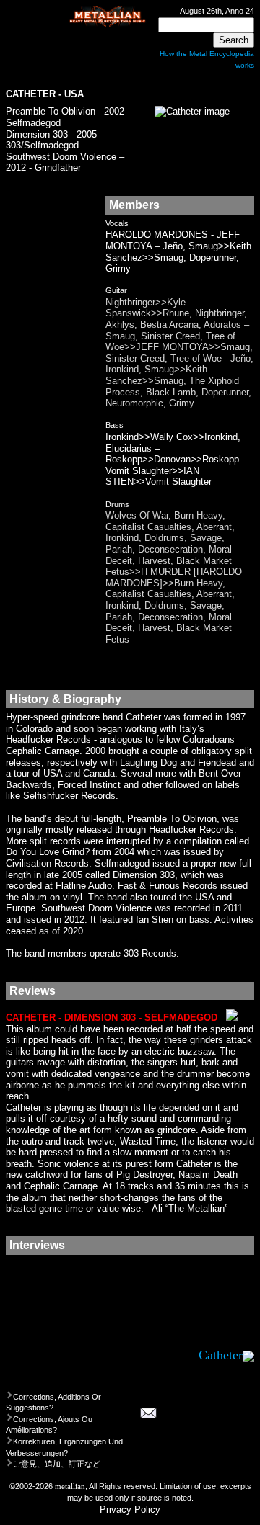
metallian (70, 1486)
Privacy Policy (130, 1509)
